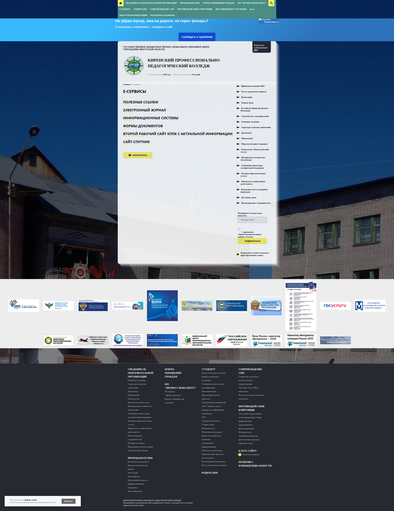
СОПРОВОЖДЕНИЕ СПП (162, 9)
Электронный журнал (144, 110)
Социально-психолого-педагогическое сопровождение (249, 380)
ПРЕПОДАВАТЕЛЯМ (190, 3)
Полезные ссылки (140, 102)
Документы (246, 133)
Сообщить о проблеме (197, 36)
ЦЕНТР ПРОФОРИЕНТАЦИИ (133, 15)
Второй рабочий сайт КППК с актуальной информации (178, 134)
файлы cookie (31, 500)
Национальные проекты (212, 454)
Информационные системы (150, 118)
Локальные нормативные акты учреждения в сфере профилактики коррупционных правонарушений (250, 421)
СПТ (204, 417)
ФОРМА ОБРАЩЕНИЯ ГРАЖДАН (219, 3)
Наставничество (135, 491)
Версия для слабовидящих (260, 46)
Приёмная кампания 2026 (253, 86)
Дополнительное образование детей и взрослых (211, 395)
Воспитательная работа (138, 462)
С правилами (247, 232)
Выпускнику (247, 97)
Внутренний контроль (137, 480)
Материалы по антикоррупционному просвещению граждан (249, 436)
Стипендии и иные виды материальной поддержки (252, 166)
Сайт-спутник (136, 142)
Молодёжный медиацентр (213, 461)
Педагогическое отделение (214, 373)
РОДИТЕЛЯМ (140, 9)
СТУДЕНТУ (125, 9)
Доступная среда (248, 197)
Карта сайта (248, 450)
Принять (68, 501)
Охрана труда (247, 103)
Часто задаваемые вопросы (253, 91)
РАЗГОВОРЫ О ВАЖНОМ (162, 15)
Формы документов (143, 126)
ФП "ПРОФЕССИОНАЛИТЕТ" (252, 3)
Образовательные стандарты (254, 144)
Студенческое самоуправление (255, 116)
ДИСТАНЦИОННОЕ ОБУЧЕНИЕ (231, 9)
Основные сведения (250, 122)
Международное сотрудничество (256, 203)
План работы (134, 476)
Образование (247, 138)
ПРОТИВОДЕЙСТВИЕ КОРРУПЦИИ (194, 9)
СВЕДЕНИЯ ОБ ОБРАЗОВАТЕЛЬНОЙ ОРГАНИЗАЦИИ (151, 3)
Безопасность (208, 458)
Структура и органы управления (256, 127)
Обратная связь (246, 443)
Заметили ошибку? (251, 454)
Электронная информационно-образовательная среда (212, 447)
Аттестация (133, 473)
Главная (126, 84)
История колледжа (136, 443)
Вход (252, 9)
